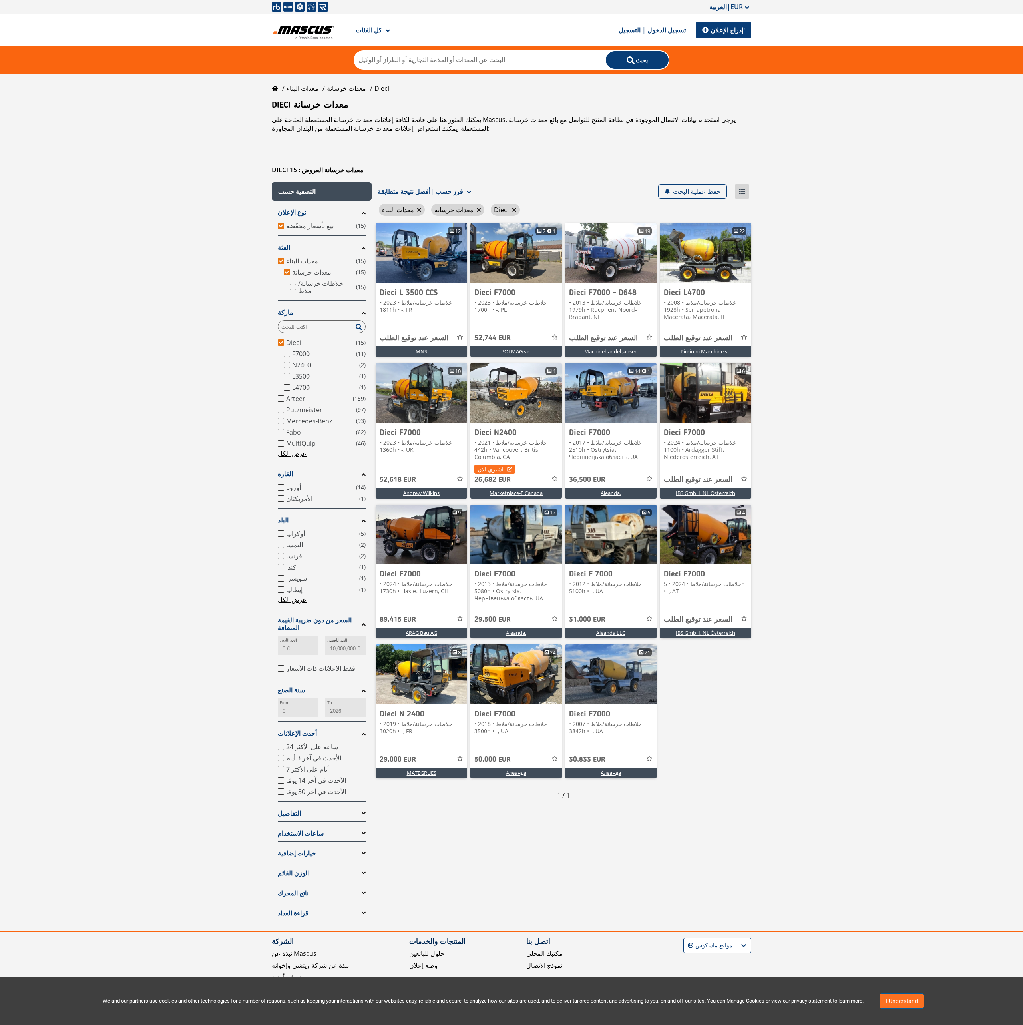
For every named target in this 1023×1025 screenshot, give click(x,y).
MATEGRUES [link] (421, 772)
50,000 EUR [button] (492, 759)
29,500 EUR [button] (492, 619)
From (284, 702)
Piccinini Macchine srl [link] (705, 351)
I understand (902, 1001)
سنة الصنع (291, 690)
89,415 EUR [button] (398, 619)
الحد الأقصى (337, 640)
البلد (283, 520)
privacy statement (811, 1001)
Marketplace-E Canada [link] (516, 493)
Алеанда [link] (516, 772)
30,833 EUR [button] (587, 759)
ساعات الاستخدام (301, 833)
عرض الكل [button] (292, 453)
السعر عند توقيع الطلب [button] (414, 338)
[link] (421, 253)
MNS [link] (421, 351)
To (329, 702)
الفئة (284, 247)
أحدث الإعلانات (297, 733)
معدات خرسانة (346, 88)
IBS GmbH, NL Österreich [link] (705, 493)
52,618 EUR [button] (398, 479)
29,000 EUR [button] (398, 759)
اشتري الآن (491, 469)
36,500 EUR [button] (587, 479)
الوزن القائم (293, 873)
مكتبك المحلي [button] (544, 953)
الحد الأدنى (288, 640)
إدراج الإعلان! (728, 30)
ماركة (285, 312)
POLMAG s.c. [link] (516, 351)
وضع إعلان (423, 965)
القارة (285, 474)
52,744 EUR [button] (492, 338)
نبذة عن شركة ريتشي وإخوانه (310, 965)
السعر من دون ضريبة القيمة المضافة (315, 624)
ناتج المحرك (293, 893)
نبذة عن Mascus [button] (294, 953)
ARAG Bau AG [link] (421, 632)
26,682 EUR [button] (492, 479)
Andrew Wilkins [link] (421, 493)
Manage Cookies (745, 1001)
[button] (322, 191)
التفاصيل (289, 813)
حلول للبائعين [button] (426, 953)
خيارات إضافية (297, 853)
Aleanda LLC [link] (610, 632)
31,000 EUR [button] (587, 619)
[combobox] (689, 945)
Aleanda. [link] (611, 493)
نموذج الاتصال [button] (544, 965)
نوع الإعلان (292, 212)
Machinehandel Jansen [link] (611, 351)
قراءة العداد (293, 913)
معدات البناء (302, 88)
